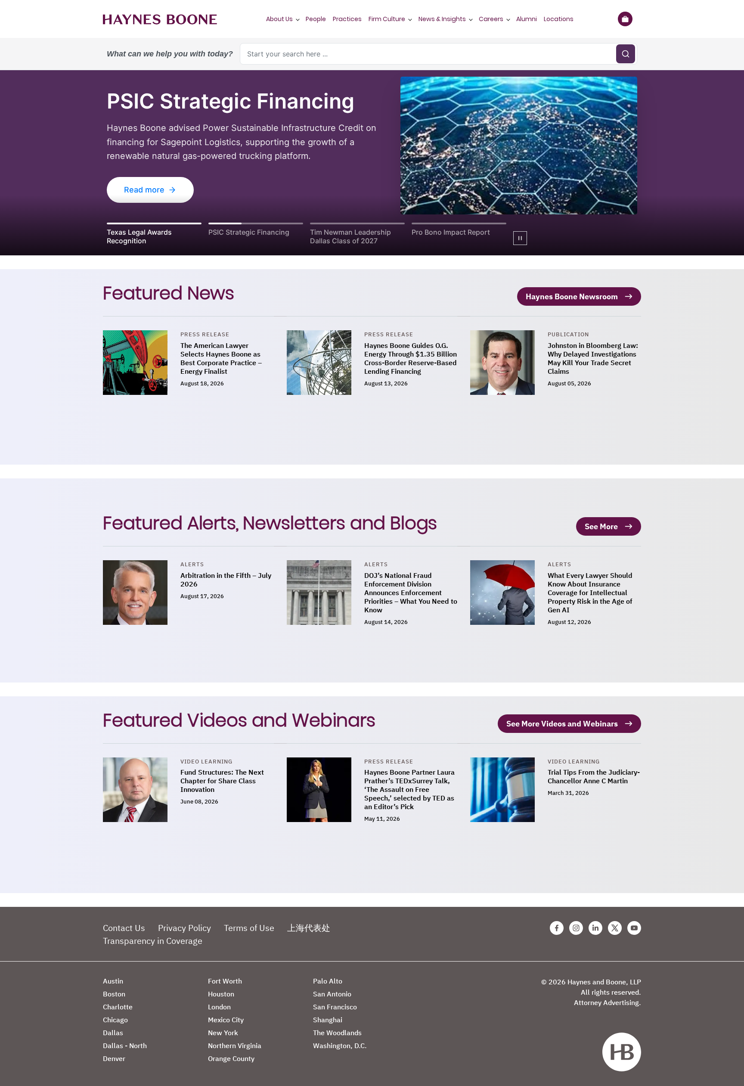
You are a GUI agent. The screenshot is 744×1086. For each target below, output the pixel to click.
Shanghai (327, 1019)
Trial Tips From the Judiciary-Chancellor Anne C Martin (594, 776)
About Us (279, 19)
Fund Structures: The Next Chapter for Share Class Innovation (222, 781)
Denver (114, 1058)
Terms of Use (249, 928)
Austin (113, 981)
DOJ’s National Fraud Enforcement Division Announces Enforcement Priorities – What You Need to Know (410, 592)
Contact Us (124, 928)
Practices (347, 19)
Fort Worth (225, 981)
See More (601, 526)
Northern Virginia (234, 1045)
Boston (114, 994)
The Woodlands (337, 1032)
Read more (144, 189)
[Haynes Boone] (160, 19)
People (316, 19)
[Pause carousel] (520, 238)
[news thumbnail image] (141, 362)
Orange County (231, 1058)
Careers (491, 19)
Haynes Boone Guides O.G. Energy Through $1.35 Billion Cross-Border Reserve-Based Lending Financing (410, 358)
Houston (221, 994)
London (219, 1006)
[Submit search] (625, 53)
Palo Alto (327, 981)
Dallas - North (125, 1045)
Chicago (115, 1019)
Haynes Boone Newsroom (572, 296)
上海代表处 (308, 928)
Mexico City (226, 1019)
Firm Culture (387, 19)
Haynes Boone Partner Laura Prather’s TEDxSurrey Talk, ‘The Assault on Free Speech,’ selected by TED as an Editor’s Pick (409, 789)
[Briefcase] (625, 19)
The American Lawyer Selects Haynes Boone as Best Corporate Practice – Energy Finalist (221, 358)
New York (223, 1032)
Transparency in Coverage (152, 940)
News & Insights (442, 19)
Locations (559, 19)
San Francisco (335, 1006)
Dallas (113, 1032)
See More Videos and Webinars (562, 724)
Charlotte (118, 1006)
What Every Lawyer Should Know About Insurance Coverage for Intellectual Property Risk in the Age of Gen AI (590, 592)
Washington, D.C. (340, 1045)
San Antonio (332, 994)
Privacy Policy (184, 928)
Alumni (526, 19)
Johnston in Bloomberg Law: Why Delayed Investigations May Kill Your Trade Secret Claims (593, 358)
